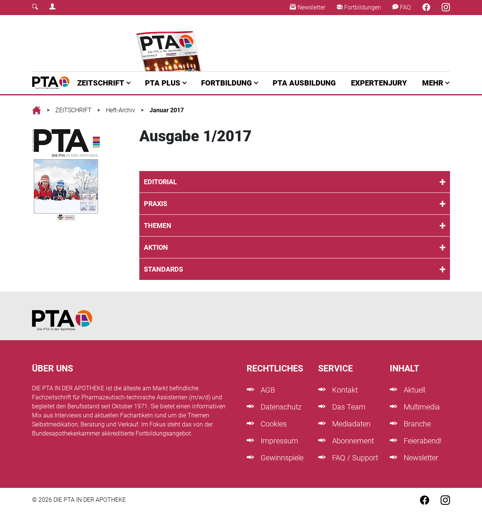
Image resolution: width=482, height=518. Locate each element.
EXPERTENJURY (379, 82)
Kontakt (344, 389)
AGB (267, 389)
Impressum (278, 440)
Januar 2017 (166, 110)
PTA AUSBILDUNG (304, 82)
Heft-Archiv (120, 110)
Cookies (273, 423)
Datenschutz (280, 406)
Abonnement (352, 440)
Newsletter (310, 7)
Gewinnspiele (281, 457)
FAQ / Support (354, 457)
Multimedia (421, 406)
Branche (416, 423)
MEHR (432, 82)
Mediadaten (350, 423)
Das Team (348, 406)
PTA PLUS (162, 82)
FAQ (404, 7)
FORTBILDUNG (226, 82)
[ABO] (170, 43)
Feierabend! (422, 440)
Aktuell (413, 389)
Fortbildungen (362, 7)
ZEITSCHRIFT (100, 82)
